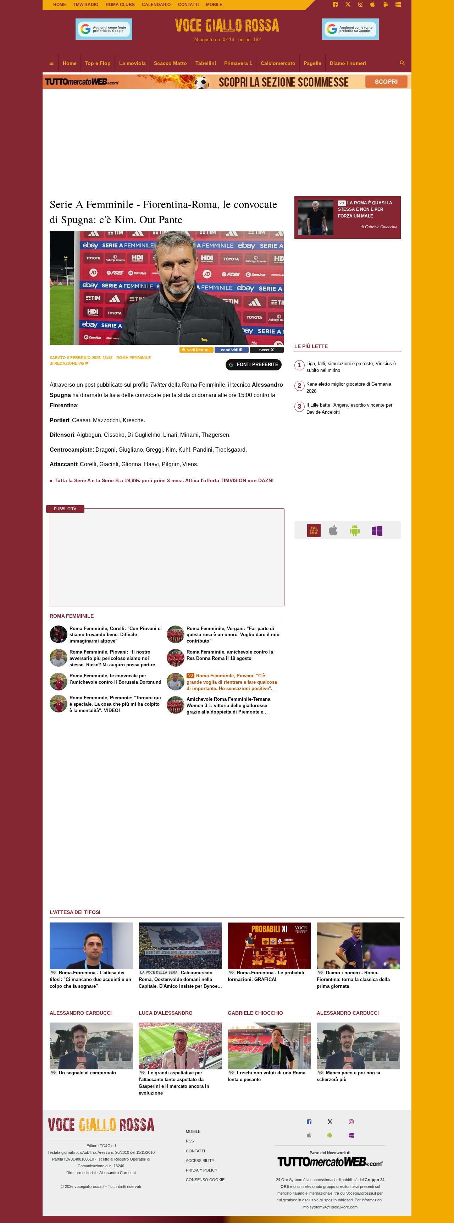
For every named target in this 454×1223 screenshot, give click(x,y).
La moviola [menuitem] (132, 63)
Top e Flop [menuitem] (98, 63)
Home (59, 4)
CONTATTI (188, 4)
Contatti (195, 1151)
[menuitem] (51, 63)
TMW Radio (85, 4)
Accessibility (200, 1160)
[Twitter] (348, 5)
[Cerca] (402, 63)
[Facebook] (335, 5)
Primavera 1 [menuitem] (238, 63)
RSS (190, 1141)
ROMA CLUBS (120, 4)
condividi (230, 350)
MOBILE (214, 4)
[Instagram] (360, 5)
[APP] (315, 530)
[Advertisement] (347, 820)
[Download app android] (385, 5)
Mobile (193, 1132)
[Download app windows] (398, 5)
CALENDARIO (156, 4)
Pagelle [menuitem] (312, 63)
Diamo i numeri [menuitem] (348, 63)
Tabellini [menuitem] (205, 63)
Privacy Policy (201, 1170)
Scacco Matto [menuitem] (170, 63)
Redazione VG (69, 363)
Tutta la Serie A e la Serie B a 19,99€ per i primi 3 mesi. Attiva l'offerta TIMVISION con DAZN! (164, 480)
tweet (265, 350)
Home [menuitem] (70, 63)
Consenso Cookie (205, 1180)
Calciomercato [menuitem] (278, 63)
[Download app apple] (373, 5)
